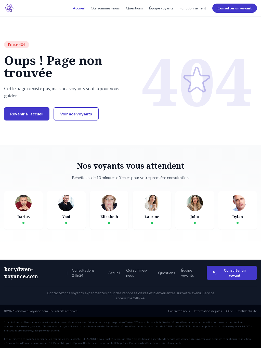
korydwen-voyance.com (21, 273)
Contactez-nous (179, 311)
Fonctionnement (193, 8)
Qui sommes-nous (105, 8)
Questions (134, 8)
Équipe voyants (161, 8)
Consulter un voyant (234, 8)
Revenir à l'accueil (26, 113)
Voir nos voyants (76, 113)
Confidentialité (247, 311)
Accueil (79, 8)
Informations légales (208, 311)
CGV (229, 311)
